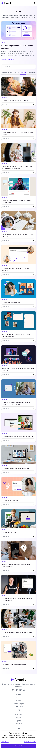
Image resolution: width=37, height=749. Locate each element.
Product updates (13, 72)
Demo (18, 700)
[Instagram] (16, 690)
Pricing (18, 697)
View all (4, 72)
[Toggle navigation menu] (35, 3)
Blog (18, 710)
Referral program (18, 704)
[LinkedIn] (24, 690)
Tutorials (23, 72)
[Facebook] (13, 690)
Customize (5, 741)
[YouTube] (20, 690)
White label (18, 707)
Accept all (18, 746)
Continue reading (6, 59)
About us (18, 724)
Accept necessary (29, 741)
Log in (18, 717)
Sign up (18, 721)
